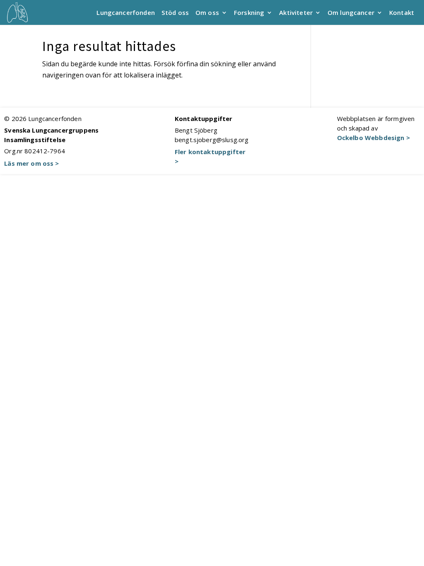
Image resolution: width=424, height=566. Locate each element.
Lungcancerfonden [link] (125, 13)
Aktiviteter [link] (296, 13)
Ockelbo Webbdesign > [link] (373, 137)
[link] (17, 11)
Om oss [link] (207, 13)
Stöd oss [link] (175, 13)
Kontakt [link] (401, 13)
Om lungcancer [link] (351, 13)
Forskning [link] (249, 13)
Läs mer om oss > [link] (31, 163)
